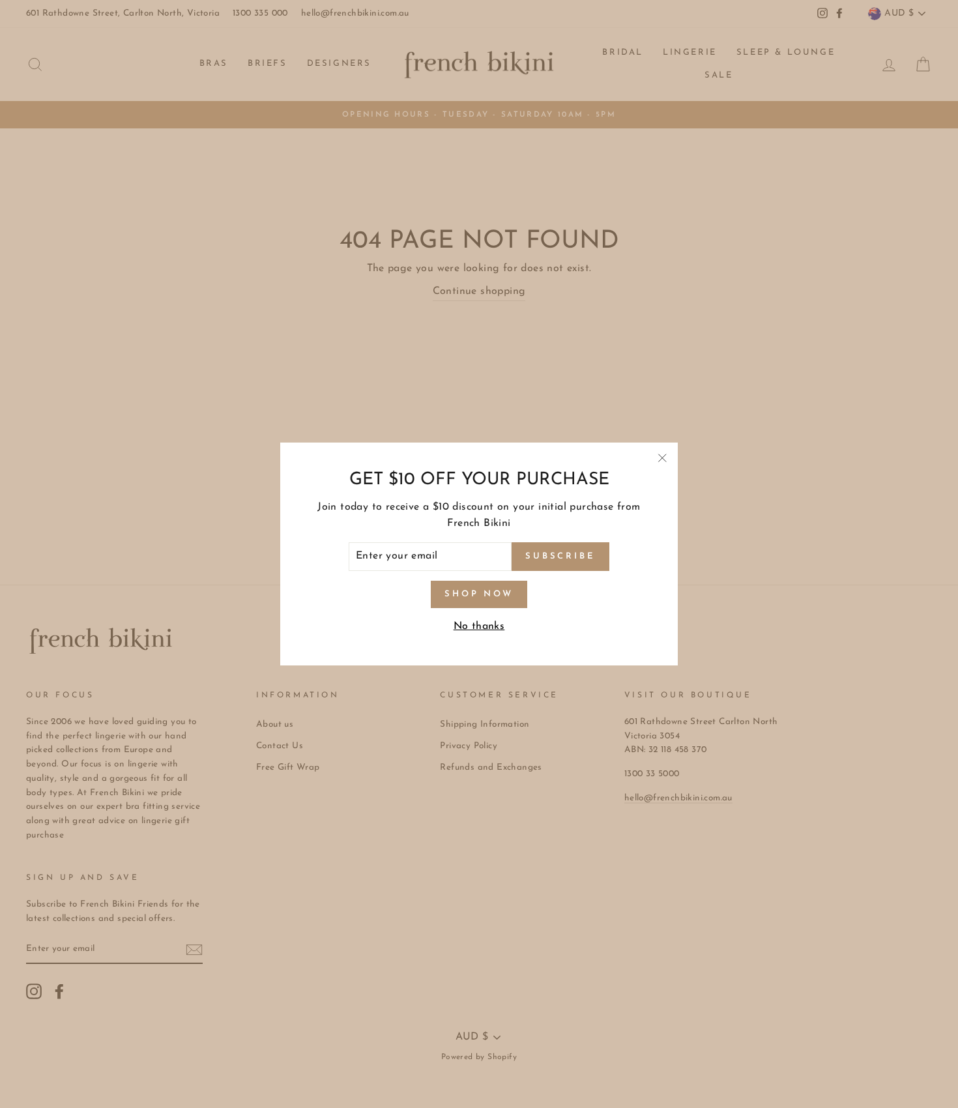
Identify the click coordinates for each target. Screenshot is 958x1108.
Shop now (479, 594)
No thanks (479, 626)
